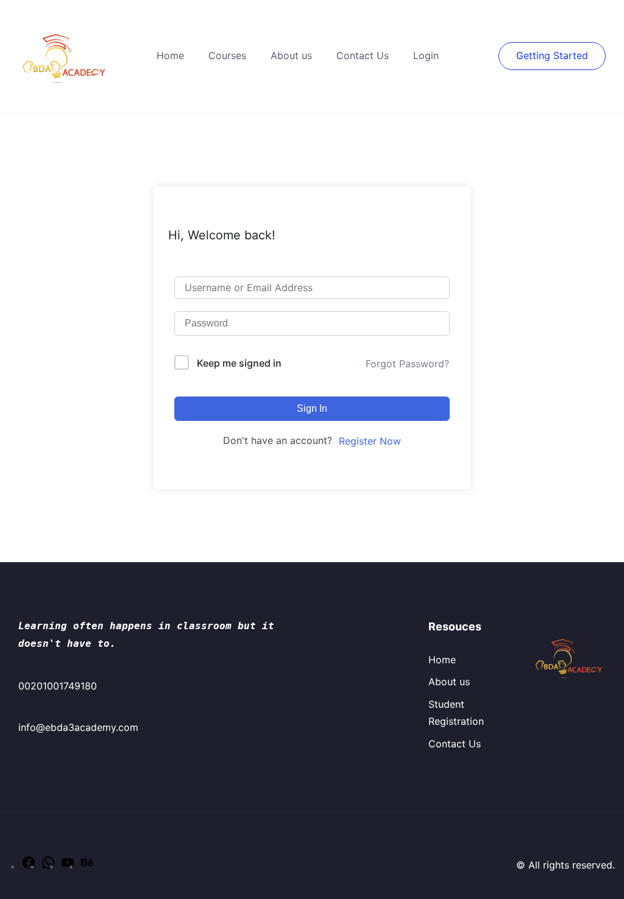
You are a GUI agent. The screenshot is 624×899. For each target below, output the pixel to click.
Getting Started (552, 55)
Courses (227, 55)
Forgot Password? (407, 364)
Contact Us (362, 55)
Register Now (370, 441)
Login (426, 55)
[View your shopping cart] (492, 55)
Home (170, 55)
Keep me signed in (239, 363)
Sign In (312, 408)
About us (291, 55)
